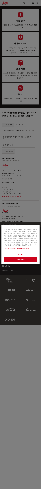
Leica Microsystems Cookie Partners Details (17, 248)
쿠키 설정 (20, 254)
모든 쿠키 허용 (21, 259)
